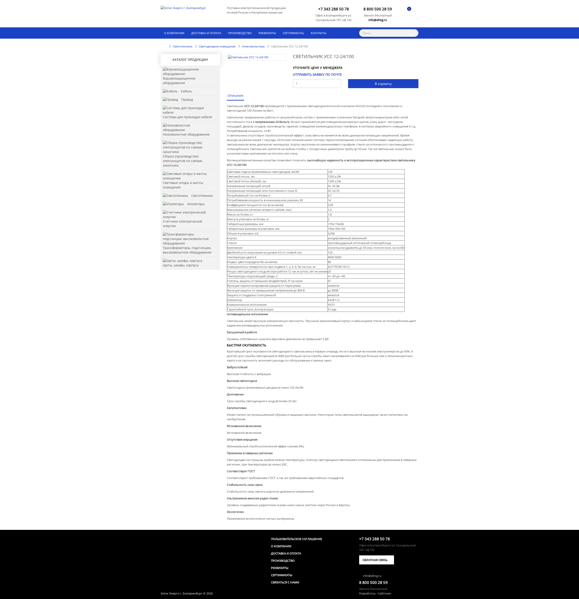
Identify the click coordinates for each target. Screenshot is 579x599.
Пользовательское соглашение (296, 539)
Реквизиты (267, 33)
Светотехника (202, 195)
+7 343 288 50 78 (333, 9)
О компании (174, 33)
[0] (405, 12)
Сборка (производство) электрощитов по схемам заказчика (182, 160)
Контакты (318, 33)
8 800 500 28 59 (377, 9)
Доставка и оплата (206, 33)
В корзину (383, 83)
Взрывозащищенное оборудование (179, 80)
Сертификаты (293, 33)
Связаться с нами (285, 582)
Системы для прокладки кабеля (187, 117)
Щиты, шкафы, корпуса (181, 265)
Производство (240, 33)
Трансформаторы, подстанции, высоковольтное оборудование (187, 250)
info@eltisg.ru (377, 20)
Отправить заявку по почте (317, 74)
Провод (187, 99)
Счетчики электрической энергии (182, 223)
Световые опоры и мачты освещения (183, 185)
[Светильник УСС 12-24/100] (256, 57)
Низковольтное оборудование (186, 134)
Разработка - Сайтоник (375, 593)
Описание (235, 95)
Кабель (186, 91)
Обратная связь (375, 560)
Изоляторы (196, 204)
